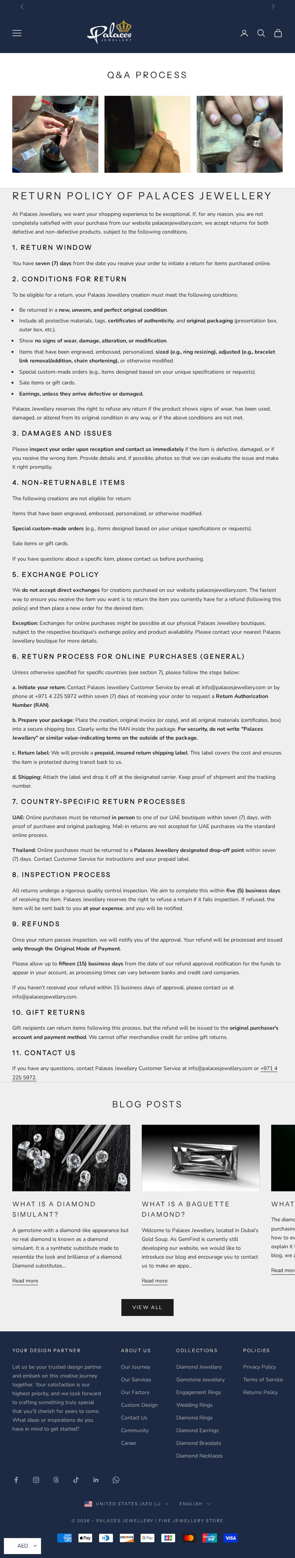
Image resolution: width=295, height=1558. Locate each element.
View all (148, 1307)
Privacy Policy (259, 1367)
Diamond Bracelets (198, 1443)
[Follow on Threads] (56, 1480)
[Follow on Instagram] (36, 1480)
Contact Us (134, 1417)
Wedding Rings (194, 1405)
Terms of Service (263, 1379)
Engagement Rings (198, 1392)
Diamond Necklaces (199, 1455)
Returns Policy (260, 1392)
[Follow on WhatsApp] (116, 1480)
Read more (25, 1280)
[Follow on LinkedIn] (96, 1480)
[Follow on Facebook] (16, 1480)
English (191, 1503)
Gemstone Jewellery (200, 1379)
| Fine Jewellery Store (189, 1520)
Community (135, 1430)
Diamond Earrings (197, 1430)
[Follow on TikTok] (76, 1480)
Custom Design (139, 1405)
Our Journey (135, 1367)
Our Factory (135, 1392)
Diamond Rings (194, 1417)
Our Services (136, 1379)
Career (128, 1443)
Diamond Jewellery (199, 1367)
